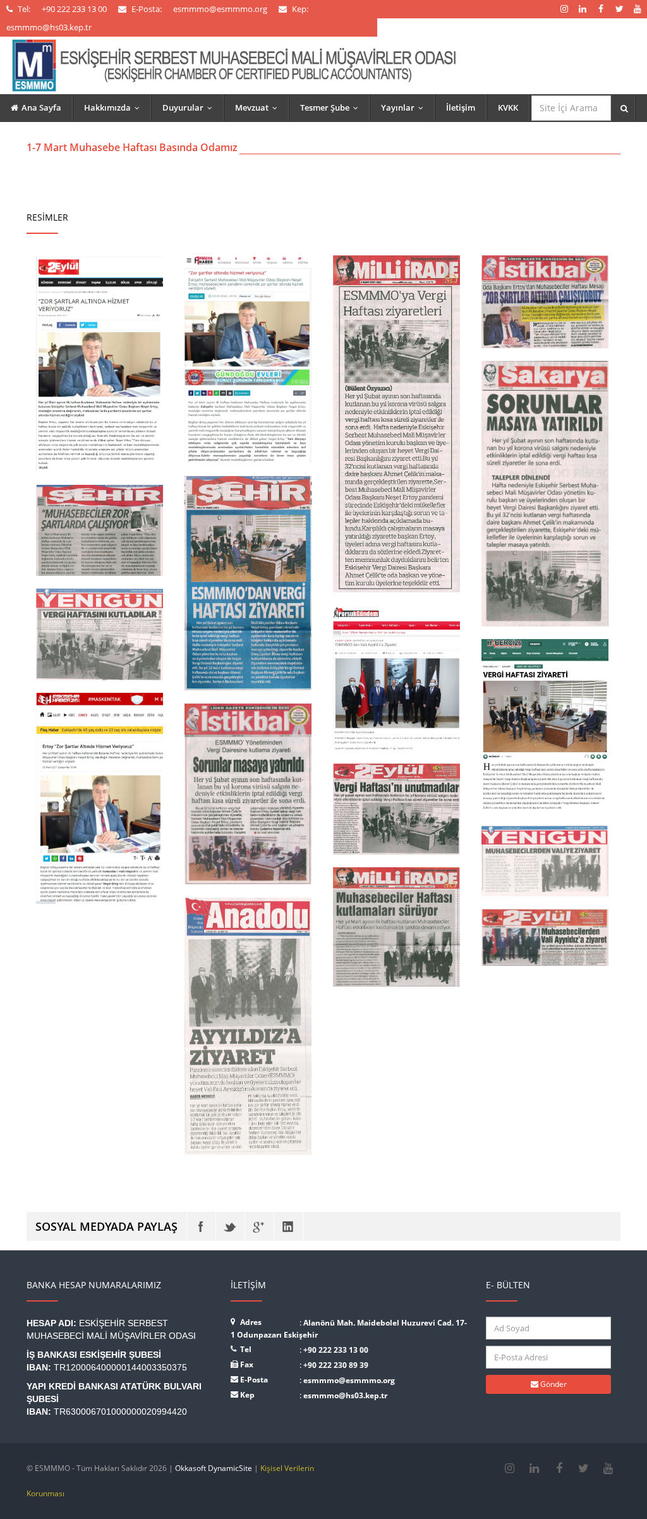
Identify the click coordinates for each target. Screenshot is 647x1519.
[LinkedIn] (288, 1226)
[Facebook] (201, 1226)
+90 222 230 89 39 (335, 1365)
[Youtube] (608, 1468)
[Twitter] (230, 1226)
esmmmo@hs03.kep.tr (345, 1395)
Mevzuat (259, 107)
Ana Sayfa (41, 107)
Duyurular (190, 107)
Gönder (552, 1384)
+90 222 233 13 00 (335, 1350)
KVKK (508, 107)
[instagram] (510, 1468)
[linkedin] (534, 1468)
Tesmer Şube (332, 107)
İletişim (460, 107)
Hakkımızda (114, 107)
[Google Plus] (259, 1226)
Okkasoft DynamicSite (213, 1468)
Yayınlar (405, 107)
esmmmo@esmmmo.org (349, 1380)
